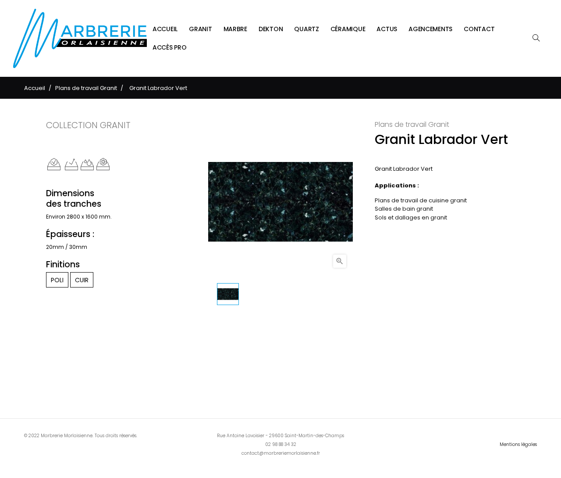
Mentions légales (518, 444)
